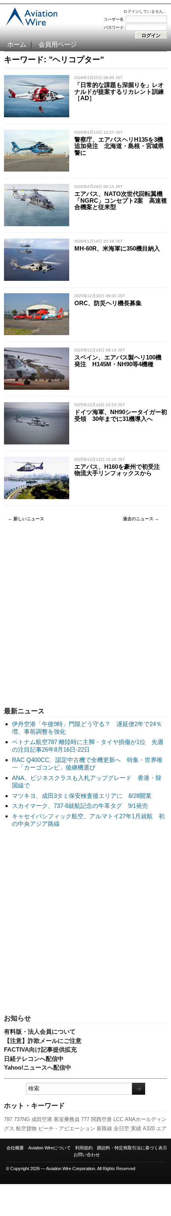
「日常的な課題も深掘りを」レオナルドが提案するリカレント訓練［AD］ (119, 91)
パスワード (114, 27)
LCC (118, 1119)
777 (85, 1119)
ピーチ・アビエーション (66, 1128)
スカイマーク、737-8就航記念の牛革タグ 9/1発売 (80, 805)
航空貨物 (26, 1128)
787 (8, 1119)
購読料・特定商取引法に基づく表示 (132, 1147)
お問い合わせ (87, 1154)
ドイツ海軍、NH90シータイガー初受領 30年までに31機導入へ (120, 415)
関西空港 (101, 1119)
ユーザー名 (114, 19)
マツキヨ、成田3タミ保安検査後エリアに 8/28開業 (82, 795)
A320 (149, 1128)
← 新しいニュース (26, 518)
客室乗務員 (67, 1119)
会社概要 (15, 1147)
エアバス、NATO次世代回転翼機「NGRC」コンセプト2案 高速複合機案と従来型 (120, 200)
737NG (22, 1119)
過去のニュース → (141, 518)
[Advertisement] (85, 614)
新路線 (104, 1128)
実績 (136, 1128)
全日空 (121, 1128)
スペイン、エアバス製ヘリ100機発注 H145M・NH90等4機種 (117, 360)
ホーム (16, 44)
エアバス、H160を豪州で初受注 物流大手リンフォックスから (120, 470)
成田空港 (41, 1119)
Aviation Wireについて (49, 1147)
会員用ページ (58, 44)
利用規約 (84, 1147)
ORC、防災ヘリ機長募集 (108, 303)
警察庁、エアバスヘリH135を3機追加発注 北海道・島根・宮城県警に (119, 146)
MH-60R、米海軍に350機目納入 (117, 248)
